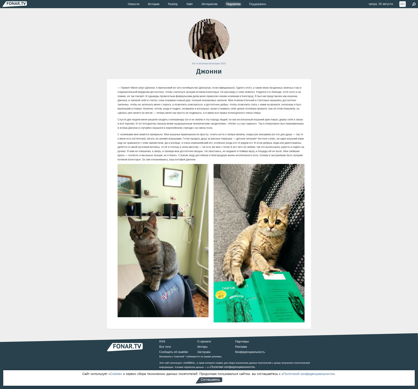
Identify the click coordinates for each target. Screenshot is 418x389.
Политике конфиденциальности (232, 367)
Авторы (202, 347)
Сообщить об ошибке (173, 352)
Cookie (115, 374)
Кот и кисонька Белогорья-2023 (209, 63)
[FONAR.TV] (14, 4)
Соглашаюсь (210, 379)
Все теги (165, 347)
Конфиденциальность (250, 352)
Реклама (241, 347)
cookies (189, 363)
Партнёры (242, 341)
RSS (162, 341)
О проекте (204, 341)
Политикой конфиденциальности (308, 374)
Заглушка (203, 352)
